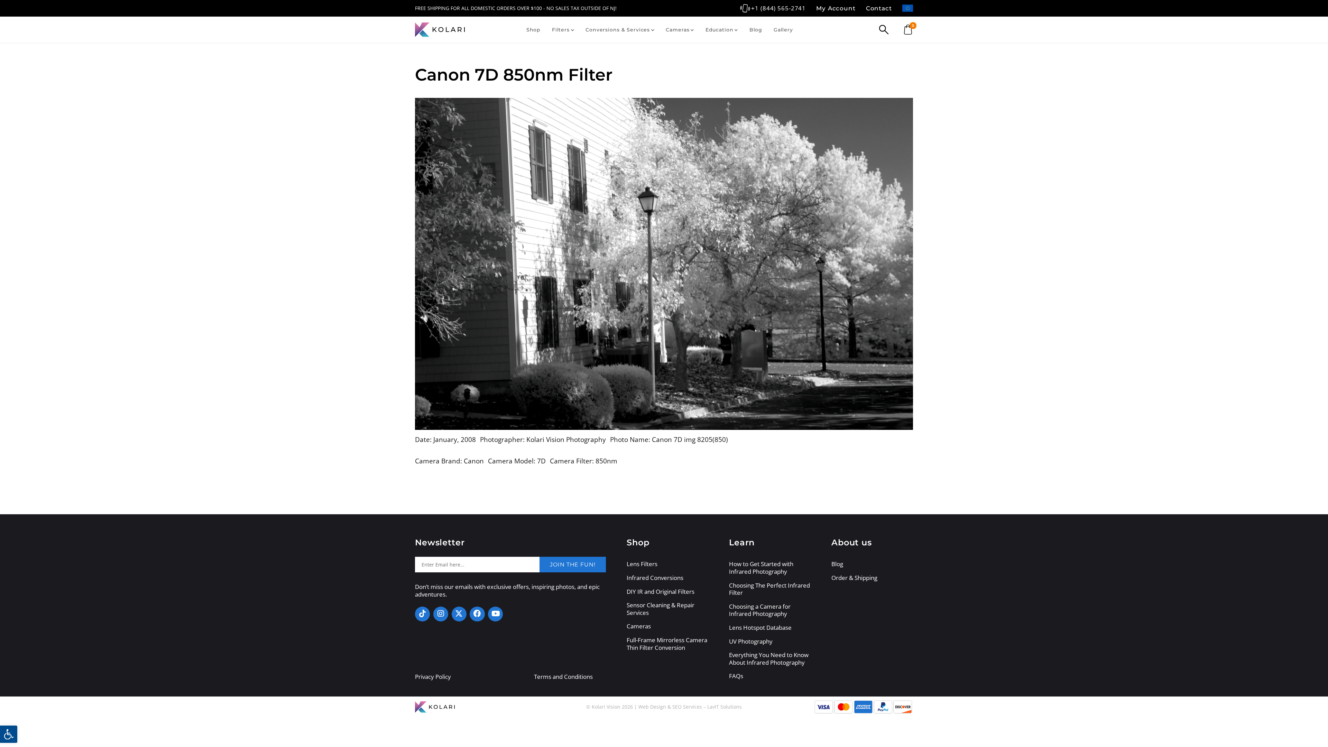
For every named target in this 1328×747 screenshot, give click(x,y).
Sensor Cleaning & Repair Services (660, 608)
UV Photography (751, 641)
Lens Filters (642, 564)
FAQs (736, 676)
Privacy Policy (433, 676)
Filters (561, 30)
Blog (755, 30)
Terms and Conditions (563, 676)
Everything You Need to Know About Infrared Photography (769, 658)
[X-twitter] (459, 614)
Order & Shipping (854, 578)
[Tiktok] (422, 614)
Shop (533, 30)
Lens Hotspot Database (760, 627)
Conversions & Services (617, 30)
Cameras (677, 30)
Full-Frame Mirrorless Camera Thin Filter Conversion (667, 643)
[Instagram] (440, 614)
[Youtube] (495, 614)
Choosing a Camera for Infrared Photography (760, 610)
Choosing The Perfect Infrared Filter (769, 589)
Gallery (783, 30)
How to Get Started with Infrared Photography (761, 567)
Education (720, 30)
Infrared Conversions (655, 578)
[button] (8, 734)
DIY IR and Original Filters (660, 592)
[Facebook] (477, 614)
